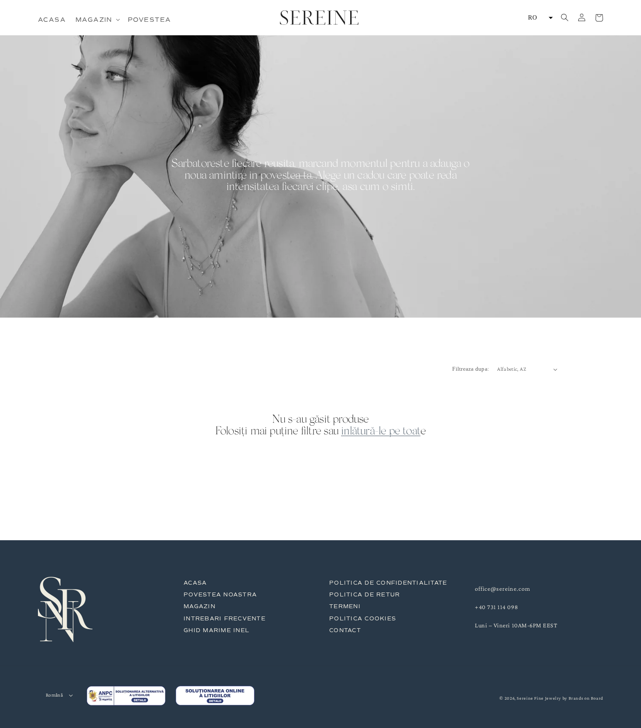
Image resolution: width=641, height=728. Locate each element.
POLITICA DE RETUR (364, 594)
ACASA (195, 582)
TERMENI (345, 606)
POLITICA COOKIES (362, 618)
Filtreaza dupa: (470, 369)
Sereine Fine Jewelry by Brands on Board (560, 698)
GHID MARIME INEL (216, 630)
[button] (97, 19)
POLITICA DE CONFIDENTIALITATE (388, 582)
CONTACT (345, 630)
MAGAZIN (199, 606)
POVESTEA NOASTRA (220, 594)
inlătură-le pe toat (380, 432)
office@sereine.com (502, 588)
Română (54, 695)
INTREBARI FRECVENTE (225, 618)
